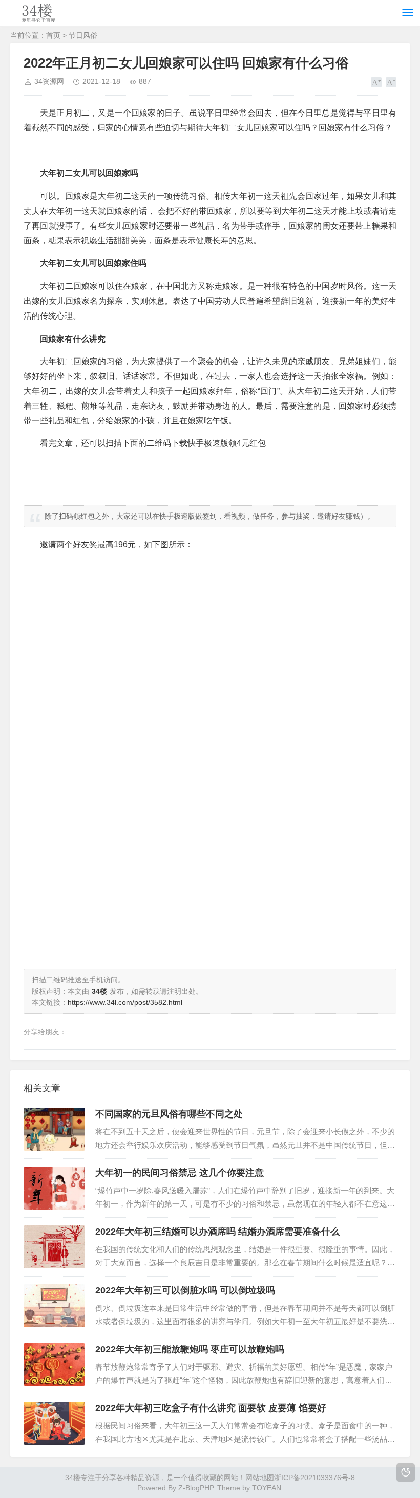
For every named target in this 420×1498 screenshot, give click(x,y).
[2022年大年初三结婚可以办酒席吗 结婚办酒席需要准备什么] (54, 1246)
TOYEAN (266, 1488)
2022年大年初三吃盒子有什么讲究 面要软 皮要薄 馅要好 (210, 1408)
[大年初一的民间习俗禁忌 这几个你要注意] (54, 1188)
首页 (53, 35)
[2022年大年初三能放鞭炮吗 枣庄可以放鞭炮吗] (54, 1364)
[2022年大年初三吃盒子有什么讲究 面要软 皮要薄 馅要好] (54, 1423)
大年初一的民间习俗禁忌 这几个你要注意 (179, 1173)
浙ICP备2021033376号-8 (314, 1477)
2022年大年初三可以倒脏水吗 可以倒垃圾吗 (185, 1290)
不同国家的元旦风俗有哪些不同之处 (169, 1114)
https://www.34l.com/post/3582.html (125, 1002)
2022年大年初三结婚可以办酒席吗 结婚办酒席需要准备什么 (217, 1231)
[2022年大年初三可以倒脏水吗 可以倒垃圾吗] (54, 1305)
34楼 (72, 1477)
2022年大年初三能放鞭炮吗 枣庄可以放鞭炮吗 (189, 1349)
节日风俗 (83, 35)
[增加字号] (376, 82)
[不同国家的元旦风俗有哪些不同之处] (54, 1129)
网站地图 (259, 1477)
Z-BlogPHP (195, 1488)
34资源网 (49, 81)
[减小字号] (391, 82)
